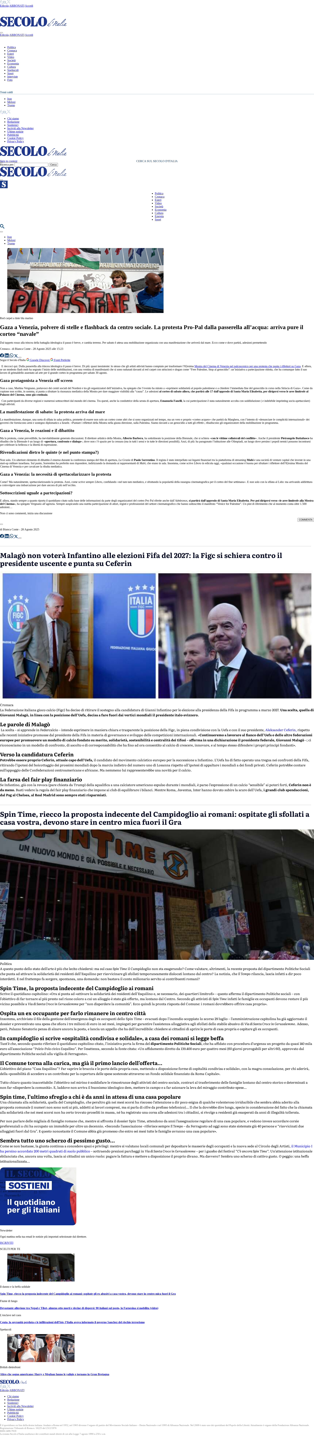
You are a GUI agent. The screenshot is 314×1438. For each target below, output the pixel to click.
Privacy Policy (15, 141)
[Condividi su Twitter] (16, 356)
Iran (9, 98)
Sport (10, 73)
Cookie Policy (15, 138)
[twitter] (9, 2)
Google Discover (39, 360)
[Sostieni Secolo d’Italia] (38, 1224)
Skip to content (8, 161)
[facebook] (1, 2)
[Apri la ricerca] (2, 227)
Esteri (10, 53)
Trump (11, 105)
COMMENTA (306, 519)
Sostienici (12, 125)
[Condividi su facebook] (2, 356)
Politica (11, 47)
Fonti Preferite (61, 360)
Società (11, 60)
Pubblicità (13, 134)
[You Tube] (5, 2)
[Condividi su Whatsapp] (11, 356)
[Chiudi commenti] (1, 524)
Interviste (12, 76)
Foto (10, 79)
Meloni (11, 102)
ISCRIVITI (6, 1242)
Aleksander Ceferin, (281, 729)
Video (10, 57)
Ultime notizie (15, 131)
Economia (13, 63)
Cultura (11, 66)
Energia (159, 216)
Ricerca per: (7, 164)
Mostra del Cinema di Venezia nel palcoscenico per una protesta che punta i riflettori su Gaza (247, 366)
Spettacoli (13, 70)
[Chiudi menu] (1, 32)
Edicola (4, 5)
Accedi (29, 5)
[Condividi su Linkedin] (7, 356)
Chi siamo (13, 118)
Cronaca (12, 50)
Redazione (13, 121)
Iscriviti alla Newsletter (20, 128)
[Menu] (1, 179)
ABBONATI (16, 5)
